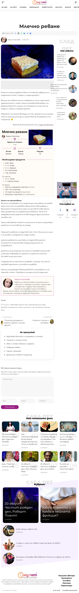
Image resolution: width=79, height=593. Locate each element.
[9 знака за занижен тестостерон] (68, 456)
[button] (3, 2)
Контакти (66, 578)
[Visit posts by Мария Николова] (4, 40)
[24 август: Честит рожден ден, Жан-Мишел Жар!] (30, 456)
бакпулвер (14, 305)
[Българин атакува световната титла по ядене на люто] (8, 558)
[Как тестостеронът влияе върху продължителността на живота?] (73, 89)
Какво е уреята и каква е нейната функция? (56, 511)
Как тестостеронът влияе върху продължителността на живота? (29, 439)
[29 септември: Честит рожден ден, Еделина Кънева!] (10, 426)
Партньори (66, 586)
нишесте (26, 307)
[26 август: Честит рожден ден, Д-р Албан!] (49, 456)
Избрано (39, 484)
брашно (22, 305)
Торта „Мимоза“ (13, 351)
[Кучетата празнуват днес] (73, 116)
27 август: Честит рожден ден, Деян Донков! (62, 74)
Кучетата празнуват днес (61, 114)
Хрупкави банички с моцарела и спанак (24, 336)
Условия (67, 581)
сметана (46, 307)
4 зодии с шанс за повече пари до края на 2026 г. (38, 543)
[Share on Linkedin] (24, 33)
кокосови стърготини (9, 307)
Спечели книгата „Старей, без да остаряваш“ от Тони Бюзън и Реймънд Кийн (48, 439)
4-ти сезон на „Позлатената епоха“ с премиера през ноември (61, 101)
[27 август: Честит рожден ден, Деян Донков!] (73, 76)
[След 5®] (39, 2)
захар (43, 305)
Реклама (67, 583)
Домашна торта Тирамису (19, 355)
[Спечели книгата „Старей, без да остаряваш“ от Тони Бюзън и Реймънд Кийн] (49, 426)
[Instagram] (74, 212)
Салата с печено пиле (16, 340)
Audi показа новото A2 (26, 529)
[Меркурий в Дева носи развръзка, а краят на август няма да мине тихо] (73, 61)
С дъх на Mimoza (37, 307)
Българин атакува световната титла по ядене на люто (43, 557)
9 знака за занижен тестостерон (67, 466)
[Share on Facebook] (15, 33)
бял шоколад (29, 305)
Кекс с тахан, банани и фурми (20, 344)
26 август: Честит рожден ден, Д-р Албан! (48, 466)
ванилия (38, 305)
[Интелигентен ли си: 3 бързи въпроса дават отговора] (68, 426)
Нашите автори (66, 576)
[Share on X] (18, 33)
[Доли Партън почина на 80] (10, 456)
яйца (2, 310)
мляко (20, 307)
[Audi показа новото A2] (8, 530)
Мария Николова (14, 40)
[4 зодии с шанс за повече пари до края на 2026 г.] (8, 544)
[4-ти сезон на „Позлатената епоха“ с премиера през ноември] (73, 103)
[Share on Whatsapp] (21, 33)
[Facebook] (60, 212)
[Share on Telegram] (27, 33)
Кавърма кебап (13, 347)
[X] (67, 212)
